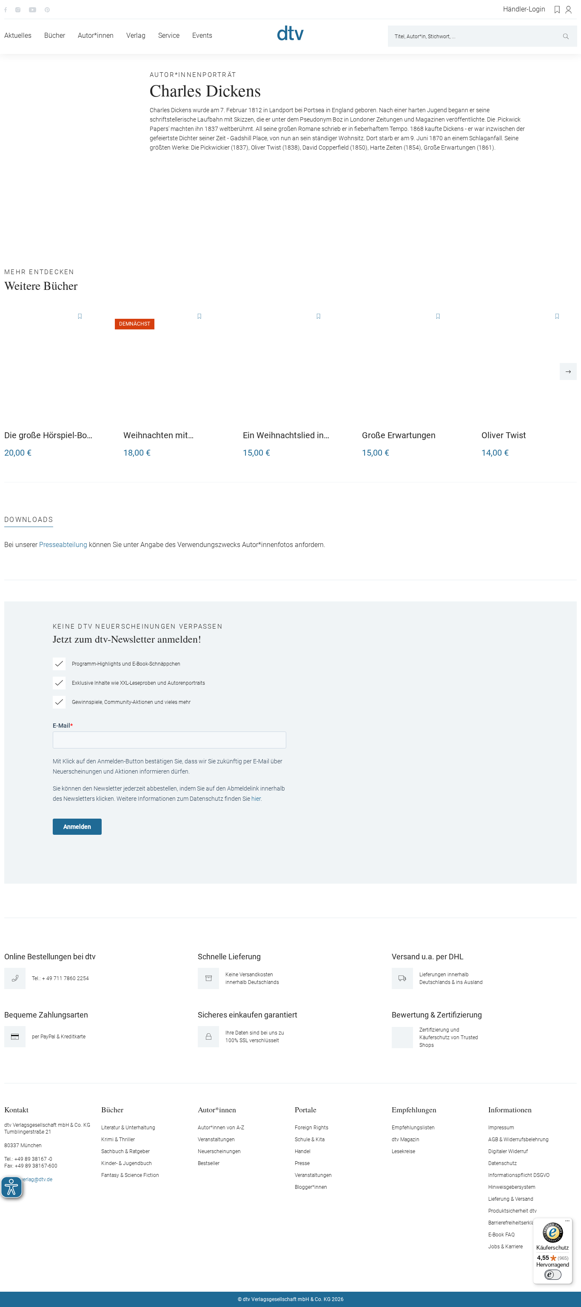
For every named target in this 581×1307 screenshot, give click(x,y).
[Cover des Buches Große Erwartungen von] (407, 366)
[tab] (28, 521)
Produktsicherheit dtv (512, 1211)
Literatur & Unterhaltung (128, 1128)
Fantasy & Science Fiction (130, 1175)
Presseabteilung (63, 545)
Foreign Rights (311, 1128)
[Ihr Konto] (568, 10)
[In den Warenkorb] (85, 448)
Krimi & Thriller (118, 1140)
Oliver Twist (503, 435)
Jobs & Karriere (505, 1247)
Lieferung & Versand (510, 1199)
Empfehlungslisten (413, 1128)
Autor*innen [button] (217, 1109)
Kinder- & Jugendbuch (126, 1163)
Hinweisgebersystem (511, 1187)
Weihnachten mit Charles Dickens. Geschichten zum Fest (165, 435)
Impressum (501, 1128)
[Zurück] (12, 371)
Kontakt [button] (16, 1109)
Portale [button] (305, 1109)
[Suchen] (567, 36)
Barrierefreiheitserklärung (516, 1223)
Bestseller (208, 1163)
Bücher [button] (112, 1109)
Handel (302, 1151)
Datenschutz (502, 1163)
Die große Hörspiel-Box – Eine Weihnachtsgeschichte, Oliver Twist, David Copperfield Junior (48, 435)
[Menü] (567, 1223)
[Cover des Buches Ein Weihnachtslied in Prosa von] (288, 366)
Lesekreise (403, 1151)
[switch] (552, 1275)
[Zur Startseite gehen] (290, 33)
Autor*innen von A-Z (221, 1128)
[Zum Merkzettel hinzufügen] (80, 317)
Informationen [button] (510, 1109)
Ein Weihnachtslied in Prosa (283, 435)
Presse (302, 1163)
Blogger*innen (311, 1187)
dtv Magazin (405, 1140)
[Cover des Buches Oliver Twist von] (526, 366)
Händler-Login (524, 9)
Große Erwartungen (399, 435)
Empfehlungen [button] (414, 1109)
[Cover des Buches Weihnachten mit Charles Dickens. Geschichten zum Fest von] (168, 366)
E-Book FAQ (501, 1235)
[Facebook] (5, 9)
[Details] (205, 448)
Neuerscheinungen (219, 1151)
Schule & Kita (310, 1140)
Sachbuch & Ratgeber (125, 1151)
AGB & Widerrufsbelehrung (518, 1140)
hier (256, 798)
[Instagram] (17, 9)
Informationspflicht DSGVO (519, 1175)
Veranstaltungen (216, 1140)
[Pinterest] (47, 9)
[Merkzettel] (557, 10)
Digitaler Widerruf (508, 1151)
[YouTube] (32, 9)
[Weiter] (568, 371)
